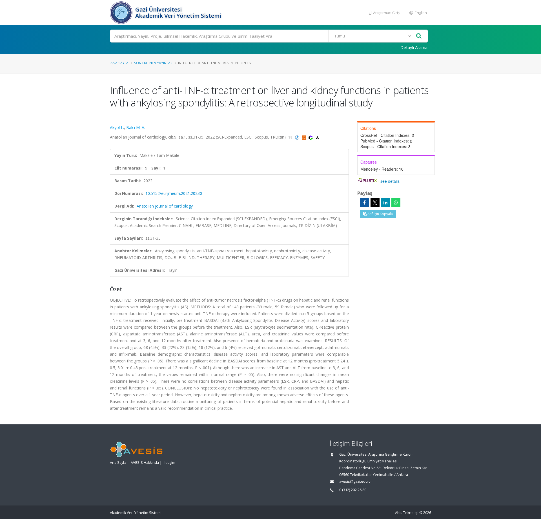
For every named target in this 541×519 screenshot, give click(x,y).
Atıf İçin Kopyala (380, 213)
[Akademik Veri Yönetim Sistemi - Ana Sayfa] (122, 12)
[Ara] (419, 36)
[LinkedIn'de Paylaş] (385, 202)
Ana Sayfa (119, 63)
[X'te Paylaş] (375, 202)
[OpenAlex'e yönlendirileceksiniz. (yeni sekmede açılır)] (317, 137)
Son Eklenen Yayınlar (153, 63)
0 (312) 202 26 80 (352, 489)
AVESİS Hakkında (145, 462)
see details (390, 181)
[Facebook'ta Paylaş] (364, 202)
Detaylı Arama (413, 47)
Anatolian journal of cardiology (165, 206)
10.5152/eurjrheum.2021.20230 (173, 193)
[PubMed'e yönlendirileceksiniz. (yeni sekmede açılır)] (297, 137)
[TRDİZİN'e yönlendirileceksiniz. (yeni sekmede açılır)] (291, 137)
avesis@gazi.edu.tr (355, 481)
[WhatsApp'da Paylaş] (395, 202)
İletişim (169, 462)
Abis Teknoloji (406, 512)
